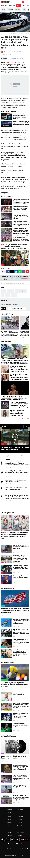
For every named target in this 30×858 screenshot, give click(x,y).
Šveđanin (14, 295)
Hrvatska (3, 291)
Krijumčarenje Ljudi (21, 291)
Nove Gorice (11, 62)
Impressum (16, 848)
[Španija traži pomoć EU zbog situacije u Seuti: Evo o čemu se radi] (6, 549)
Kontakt (20, 852)
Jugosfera (7, 33)
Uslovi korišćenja (24, 848)
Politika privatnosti (12, 852)
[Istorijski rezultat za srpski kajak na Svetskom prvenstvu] (6, 696)
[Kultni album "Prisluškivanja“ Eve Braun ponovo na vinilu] (15, 746)
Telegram (8, 280)
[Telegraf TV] (21, 843)
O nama (4, 848)
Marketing (9, 848)
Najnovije (7, 513)
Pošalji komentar (17, 308)
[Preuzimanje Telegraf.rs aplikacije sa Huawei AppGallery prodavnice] (24, 839)
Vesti (2, 33)
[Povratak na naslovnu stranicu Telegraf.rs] (5, 2)
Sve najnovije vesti (15, 506)
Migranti (8, 295)
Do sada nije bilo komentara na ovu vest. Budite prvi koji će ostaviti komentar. (14, 303)
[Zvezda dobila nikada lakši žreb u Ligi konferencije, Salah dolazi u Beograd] (6, 209)
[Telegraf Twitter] (12, 843)
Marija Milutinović (8, 51)
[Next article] (29, 429)
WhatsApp (25, 278)
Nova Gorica (11, 291)
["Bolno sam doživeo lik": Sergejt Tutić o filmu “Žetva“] (6, 789)
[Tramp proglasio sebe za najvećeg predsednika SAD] (6, 579)
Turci (2, 295)
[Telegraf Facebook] (8, 843)
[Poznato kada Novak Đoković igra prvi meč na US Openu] (6, 727)
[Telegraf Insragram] (17, 843)
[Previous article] (1, 429)
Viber (2, 280)
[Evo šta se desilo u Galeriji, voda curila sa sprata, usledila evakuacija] (15, 437)
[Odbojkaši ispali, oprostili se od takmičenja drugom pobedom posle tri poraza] (15, 672)
